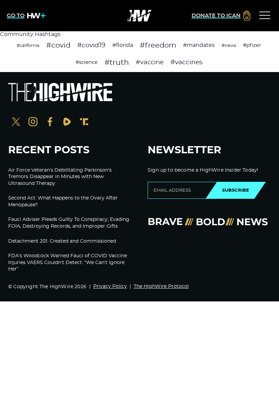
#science (87, 62)
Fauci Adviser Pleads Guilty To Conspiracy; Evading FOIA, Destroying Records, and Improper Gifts (68, 223)
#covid (58, 45)
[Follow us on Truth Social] (84, 122)
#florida (122, 45)
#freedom (158, 45)
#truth (116, 62)
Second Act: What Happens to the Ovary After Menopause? (63, 201)
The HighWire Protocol (161, 286)
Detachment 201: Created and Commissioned (62, 241)
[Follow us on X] (16, 122)
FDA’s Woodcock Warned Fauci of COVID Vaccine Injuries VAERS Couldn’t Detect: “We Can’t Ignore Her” (67, 263)
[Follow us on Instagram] (33, 122)
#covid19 (91, 45)
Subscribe (235, 190)
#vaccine (150, 62)
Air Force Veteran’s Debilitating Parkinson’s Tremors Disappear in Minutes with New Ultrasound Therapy (60, 177)
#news (228, 45)
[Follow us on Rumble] (67, 122)
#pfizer (252, 45)
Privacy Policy (110, 286)
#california (28, 45)
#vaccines (186, 62)
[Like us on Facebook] (50, 122)
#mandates (199, 45)
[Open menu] (264, 15)
